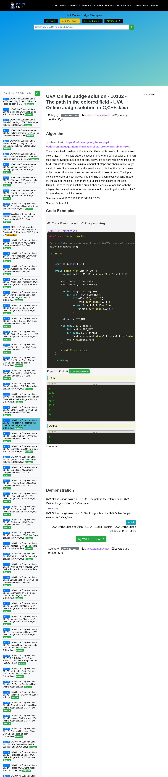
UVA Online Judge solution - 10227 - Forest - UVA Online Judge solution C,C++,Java (20, 767)
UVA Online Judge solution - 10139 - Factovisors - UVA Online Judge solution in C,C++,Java (20, 523)
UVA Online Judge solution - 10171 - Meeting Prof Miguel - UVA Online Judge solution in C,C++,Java (20, 607)
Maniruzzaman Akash (97, 115)
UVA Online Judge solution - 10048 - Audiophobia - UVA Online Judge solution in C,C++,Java (20, 270)
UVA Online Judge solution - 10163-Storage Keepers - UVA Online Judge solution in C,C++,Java (20, 581)
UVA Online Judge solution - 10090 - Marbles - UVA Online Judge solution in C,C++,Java (20, 386)
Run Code (141, 6)
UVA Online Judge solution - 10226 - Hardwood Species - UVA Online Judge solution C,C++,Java (20, 756)
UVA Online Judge (70, 115)
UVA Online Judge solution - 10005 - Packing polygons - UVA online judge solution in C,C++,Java (19, 144)
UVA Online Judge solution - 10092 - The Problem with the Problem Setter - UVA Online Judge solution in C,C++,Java (21, 398)
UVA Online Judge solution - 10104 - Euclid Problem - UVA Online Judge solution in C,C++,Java (20, 437)
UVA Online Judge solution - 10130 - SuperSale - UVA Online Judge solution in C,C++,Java (20, 471)
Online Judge (124, 6)
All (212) (51, 21)
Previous (54, 508)
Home (63, 6)
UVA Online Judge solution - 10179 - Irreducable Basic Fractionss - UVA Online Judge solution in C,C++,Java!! (20, 672)
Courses (72, 6)
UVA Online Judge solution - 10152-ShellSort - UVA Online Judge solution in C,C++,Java (20, 556)
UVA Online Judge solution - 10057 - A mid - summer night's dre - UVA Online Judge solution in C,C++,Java (20, 296)
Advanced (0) (114, 21)
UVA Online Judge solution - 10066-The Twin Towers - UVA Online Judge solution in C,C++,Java (20, 322)
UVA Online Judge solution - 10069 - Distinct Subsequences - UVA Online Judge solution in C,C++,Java (20, 335)
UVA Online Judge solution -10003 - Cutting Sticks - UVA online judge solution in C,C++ (19, 101)
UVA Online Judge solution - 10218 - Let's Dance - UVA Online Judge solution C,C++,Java (20, 744)
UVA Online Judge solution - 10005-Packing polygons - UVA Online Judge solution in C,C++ (21, 132)
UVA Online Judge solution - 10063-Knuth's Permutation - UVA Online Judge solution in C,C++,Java (20, 309)
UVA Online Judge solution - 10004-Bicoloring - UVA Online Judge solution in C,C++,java (20, 122)
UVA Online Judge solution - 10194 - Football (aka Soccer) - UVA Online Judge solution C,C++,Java (20, 706)
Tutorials (84, 6)
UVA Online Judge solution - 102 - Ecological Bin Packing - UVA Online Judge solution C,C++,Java (20, 719)
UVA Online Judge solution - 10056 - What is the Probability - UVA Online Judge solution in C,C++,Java (20, 283)
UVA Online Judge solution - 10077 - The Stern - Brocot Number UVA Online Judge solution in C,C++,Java (20, 361)
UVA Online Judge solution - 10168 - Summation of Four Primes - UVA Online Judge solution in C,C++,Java (20, 594)
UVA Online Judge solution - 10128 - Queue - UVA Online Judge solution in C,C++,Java (20, 459)
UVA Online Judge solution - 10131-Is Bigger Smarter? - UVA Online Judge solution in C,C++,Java (20, 497)
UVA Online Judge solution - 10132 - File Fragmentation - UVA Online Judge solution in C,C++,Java (20, 510)
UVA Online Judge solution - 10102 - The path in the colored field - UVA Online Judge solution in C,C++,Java (20, 424)
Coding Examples (103, 6)
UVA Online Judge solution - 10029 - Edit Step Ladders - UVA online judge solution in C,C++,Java (19, 194)
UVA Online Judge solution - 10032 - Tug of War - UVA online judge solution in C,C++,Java (21, 206)
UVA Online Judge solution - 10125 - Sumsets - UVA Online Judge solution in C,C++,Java (20, 448)
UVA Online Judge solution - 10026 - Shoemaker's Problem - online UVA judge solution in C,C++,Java (21, 181)
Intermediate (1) (92, 21)
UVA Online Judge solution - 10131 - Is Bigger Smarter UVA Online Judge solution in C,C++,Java (20, 484)
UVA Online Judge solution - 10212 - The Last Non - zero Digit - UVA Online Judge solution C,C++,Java (20, 732)
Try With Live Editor (78, 371)
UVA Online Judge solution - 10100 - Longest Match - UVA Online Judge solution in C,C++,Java (20, 411)
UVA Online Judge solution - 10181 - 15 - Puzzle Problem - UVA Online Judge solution (20, 684)
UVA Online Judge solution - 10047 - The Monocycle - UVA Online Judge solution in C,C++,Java (20, 257)
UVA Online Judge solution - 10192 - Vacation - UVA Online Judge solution (20, 694)
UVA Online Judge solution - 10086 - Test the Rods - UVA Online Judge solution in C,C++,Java (20, 374)
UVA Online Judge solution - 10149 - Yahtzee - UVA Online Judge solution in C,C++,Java (20, 545)
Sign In (154, 5)
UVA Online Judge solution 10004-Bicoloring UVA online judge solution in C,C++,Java (19, 111)
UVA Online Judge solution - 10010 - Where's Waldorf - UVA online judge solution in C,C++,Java (20, 156)
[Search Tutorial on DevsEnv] (56, 6)
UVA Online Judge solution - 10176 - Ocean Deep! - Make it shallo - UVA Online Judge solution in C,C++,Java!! (21, 646)
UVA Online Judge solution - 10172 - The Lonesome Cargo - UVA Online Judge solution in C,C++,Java (20, 633)
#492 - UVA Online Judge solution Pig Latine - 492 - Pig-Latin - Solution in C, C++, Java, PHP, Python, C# (21, 231)
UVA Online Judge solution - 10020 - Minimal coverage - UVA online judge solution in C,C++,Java (19, 168)
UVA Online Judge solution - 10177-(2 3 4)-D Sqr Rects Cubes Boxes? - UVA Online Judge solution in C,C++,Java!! (20, 659)
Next (130, 522)
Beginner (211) (69, 21)
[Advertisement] (84, 54)
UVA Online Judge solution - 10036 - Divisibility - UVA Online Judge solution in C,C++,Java (20, 218)
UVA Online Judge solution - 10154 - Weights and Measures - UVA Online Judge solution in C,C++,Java (20, 568)
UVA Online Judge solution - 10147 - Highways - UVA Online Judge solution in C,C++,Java (21, 535)
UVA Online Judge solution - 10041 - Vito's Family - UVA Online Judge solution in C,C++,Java (20, 244)
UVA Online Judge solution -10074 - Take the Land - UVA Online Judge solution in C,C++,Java (20, 348)
